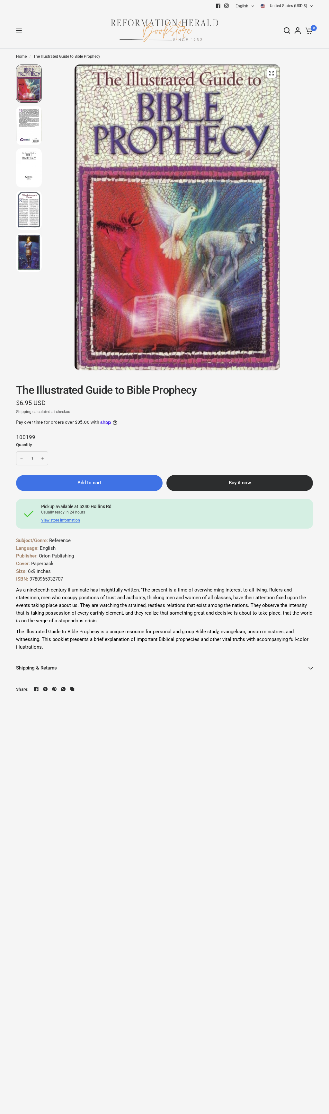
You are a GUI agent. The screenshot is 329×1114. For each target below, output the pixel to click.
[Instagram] (226, 6)
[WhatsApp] (63, 689)
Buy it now (240, 483)
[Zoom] (271, 73)
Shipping (23, 412)
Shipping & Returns (36, 668)
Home (21, 56)
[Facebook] (218, 6)
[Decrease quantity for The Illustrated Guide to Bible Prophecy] (21, 458)
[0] (308, 30)
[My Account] (297, 30)
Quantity (24, 444)
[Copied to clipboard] (72, 689)
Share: (22, 689)
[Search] (286, 30)
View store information (60, 520)
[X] (45, 689)
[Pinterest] (54, 689)
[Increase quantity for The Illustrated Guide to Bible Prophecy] (43, 458)
